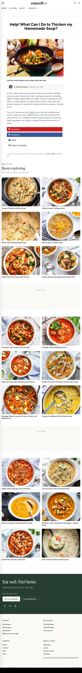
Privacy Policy (49, 651)
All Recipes (7, 624)
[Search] (75, 3)
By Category (7, 627)
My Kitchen (13, 8)
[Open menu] (3, 3)
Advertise (47, 645)
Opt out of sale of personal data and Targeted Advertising (61, 657)
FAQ (4, 651)
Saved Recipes (49, 627)
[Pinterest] (10, 606)
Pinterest (15, 129)
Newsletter (32, 8)
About (5, 645)
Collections (7, 630)
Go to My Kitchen (30, 599)
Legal (46, 648)
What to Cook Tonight (11, 633)
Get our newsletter (11, 599)
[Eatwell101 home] (39, 3)
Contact (5, 648)
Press (5, 654)
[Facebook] (5, 606)
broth (32, 112)
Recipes (4, 8)
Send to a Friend (19, 145)
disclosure (51, 154)
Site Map (47, 654)
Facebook (15, 135)
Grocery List (48, 630)
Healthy (22, 8)
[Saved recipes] (79, 3)
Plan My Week (49, 624)
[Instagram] (15, 606)
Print (13, 140)
